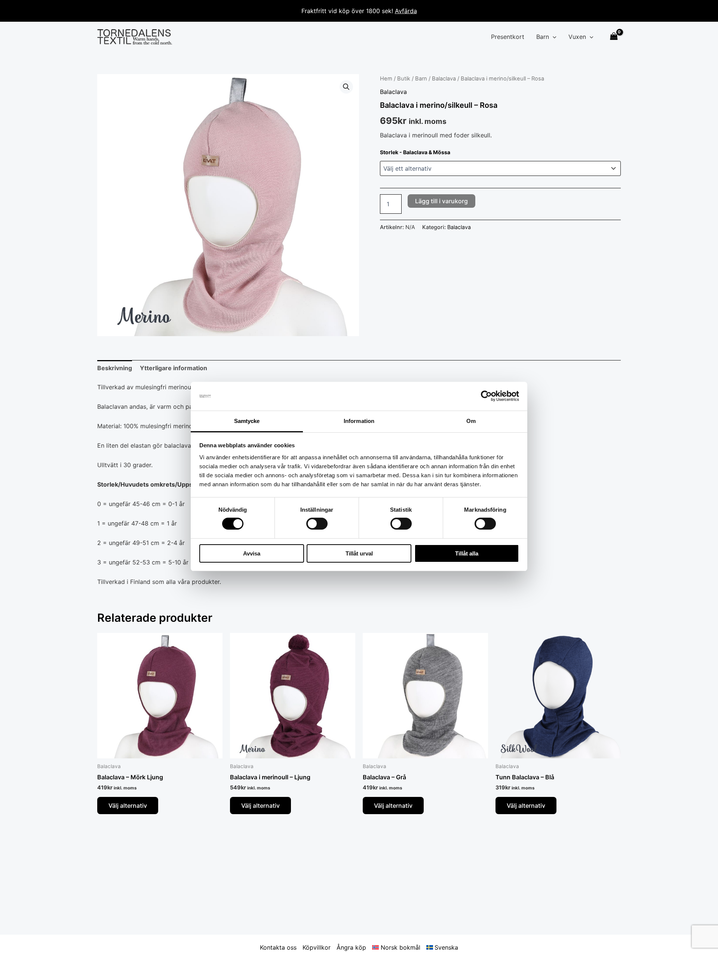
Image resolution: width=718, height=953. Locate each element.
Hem (386, 78)
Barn (542, 36)
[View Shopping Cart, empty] (614, 37)
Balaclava (444, 78)
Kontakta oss (278, 947)
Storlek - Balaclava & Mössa (415, 152)
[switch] (317, 524)
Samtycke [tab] (247, 421)
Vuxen (577, 36)
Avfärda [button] (406, 11)
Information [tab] (359, 421)
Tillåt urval (359, 553)
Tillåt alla (466, 553)
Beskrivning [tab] (114, 368)
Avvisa (251, 553)
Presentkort (507, 36)
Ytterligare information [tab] (173, 368)
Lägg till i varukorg (441, 201)
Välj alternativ (127, 805)
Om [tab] (471, 421)
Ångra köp (351, 947)
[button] (552, 37)
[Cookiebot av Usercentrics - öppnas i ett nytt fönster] (486, 396)
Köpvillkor (317, 947)
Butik (403, 78)
